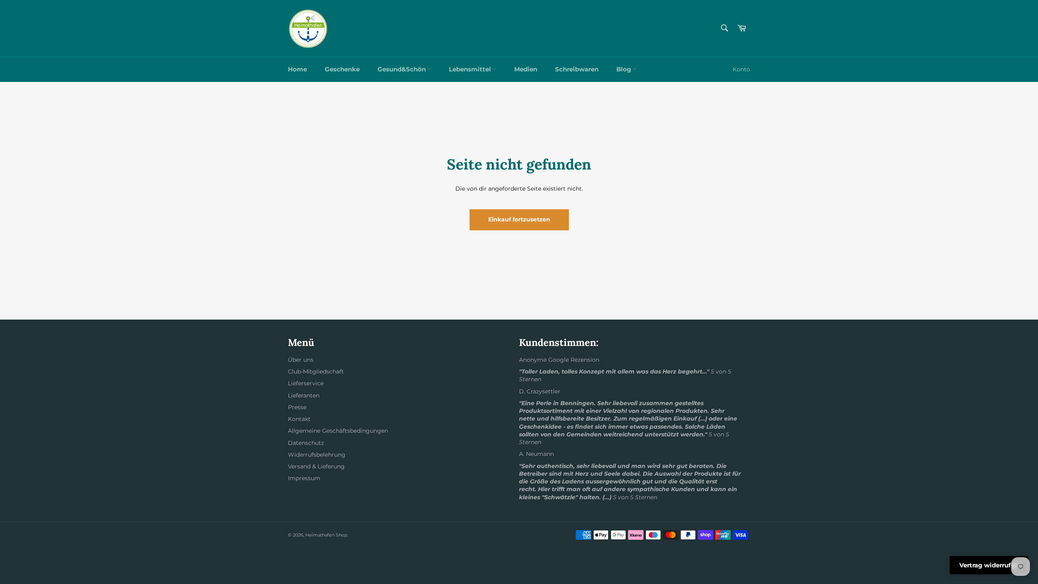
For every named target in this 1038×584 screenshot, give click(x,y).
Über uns (300, 359)
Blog (624, 69)
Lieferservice (306, 383)
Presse (297, 407)
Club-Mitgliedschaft (316, 371)
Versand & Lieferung (316, 466)
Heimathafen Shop (326, 535)
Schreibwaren (576, 69)
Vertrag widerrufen (989, 565)
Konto (741, 69)
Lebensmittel (471, 69)
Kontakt (299, 419)
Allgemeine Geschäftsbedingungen (338, 430)
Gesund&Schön (402, 69)
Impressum (304, 478)
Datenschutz (306, 443)
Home (297, 69)
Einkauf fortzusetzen (519, 219)
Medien (525, 69)
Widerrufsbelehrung (316, 454)
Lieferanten (304, 395)
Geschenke (342, 69)
